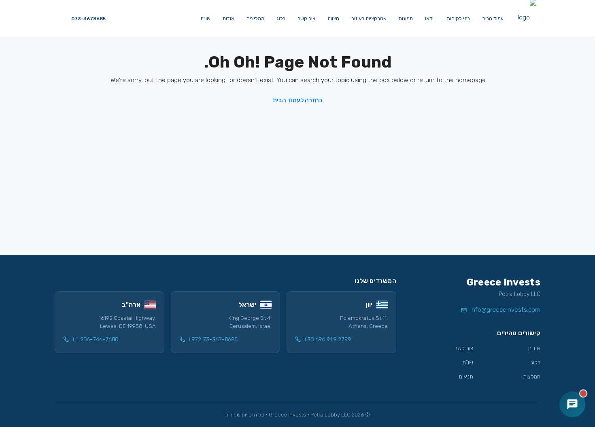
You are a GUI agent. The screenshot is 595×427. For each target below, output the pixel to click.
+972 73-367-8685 (213, 339)
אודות (228, 18)
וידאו (430, 18)
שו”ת (205, 18)
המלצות (531, 376)
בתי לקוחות (458, 18)
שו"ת (467, 362)
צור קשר (306, 18)
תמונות (406, 18)
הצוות (333, 18)
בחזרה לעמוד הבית (298, 100)
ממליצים (255, 18)
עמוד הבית (493, 18)
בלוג (280, 18)
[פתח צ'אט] (572, 404)
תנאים (466, 376)
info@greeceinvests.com (505, 309)
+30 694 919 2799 (327, 339)
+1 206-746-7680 (95, 339)
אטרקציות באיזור (369, 18)
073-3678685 (88, 18)
